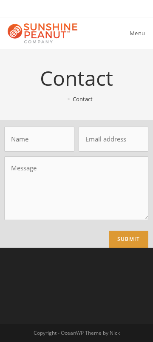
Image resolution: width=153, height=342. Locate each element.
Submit (128, 239)
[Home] (62, 99)
